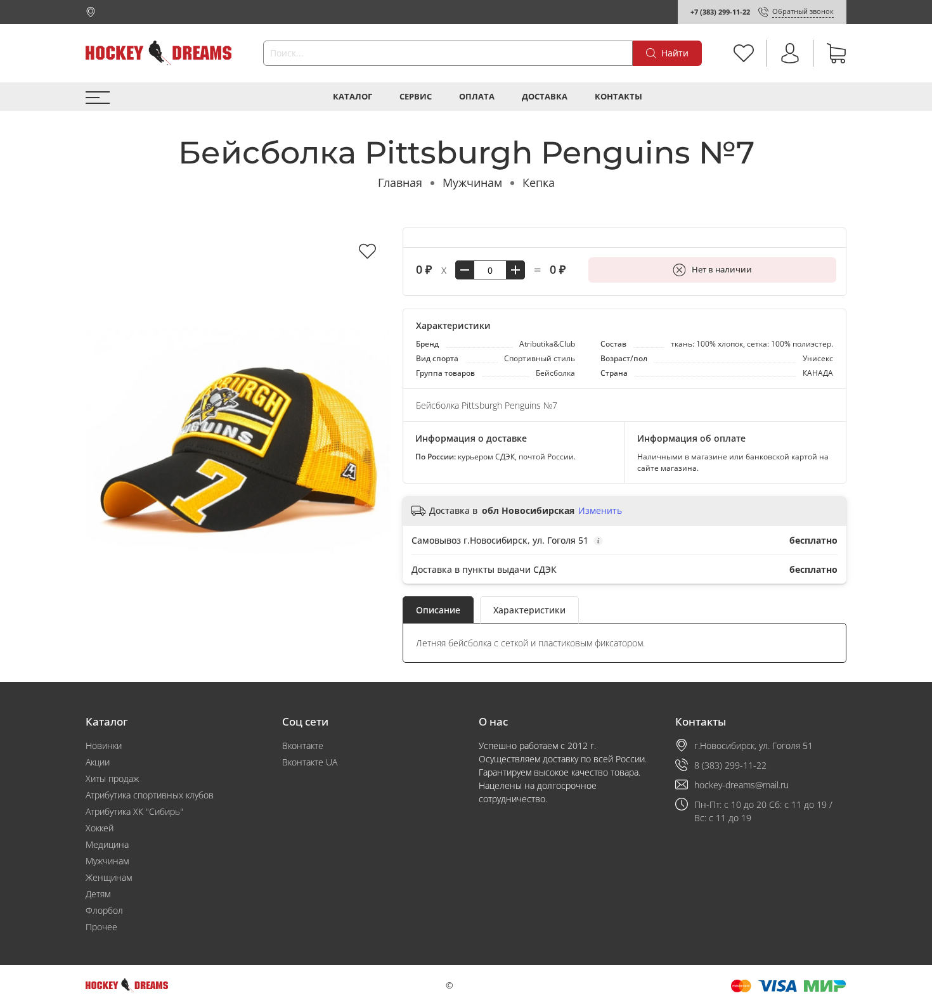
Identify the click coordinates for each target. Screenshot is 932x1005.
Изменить (600, 510)
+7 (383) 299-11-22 (720, 11)
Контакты (618, 96)
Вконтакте (302, 745)
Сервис (415, 96)
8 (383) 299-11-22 (730, 765)
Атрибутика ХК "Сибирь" (134, 811)
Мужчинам (472, 182)
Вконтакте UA (309, 762)
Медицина (107, 844)
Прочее (101, 927)
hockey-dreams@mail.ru (741, 785)
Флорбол (104, 910)
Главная (400, 182)
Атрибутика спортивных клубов (150, 795)
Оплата (477, 96)
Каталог (352, 96)
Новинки (104, 745)
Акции (98, 762)
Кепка (538, 182)
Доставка (544, 96)
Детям (98, 894)
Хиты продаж (112, 778)
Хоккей (99, 828)
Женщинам (109, 877)
